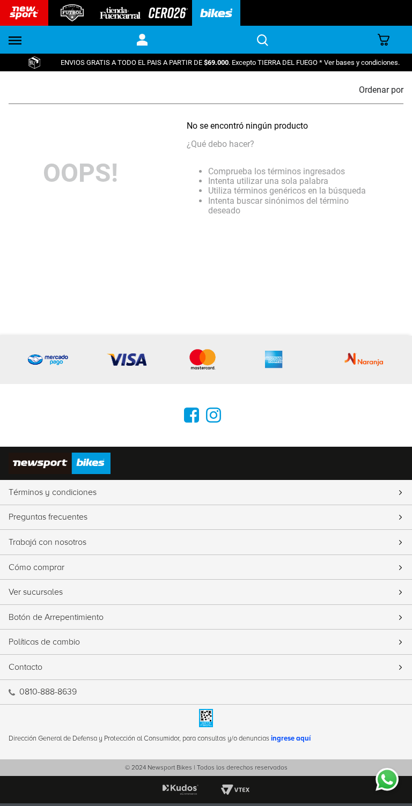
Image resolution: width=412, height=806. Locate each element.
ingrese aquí (291, 738)
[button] (15, 40)
